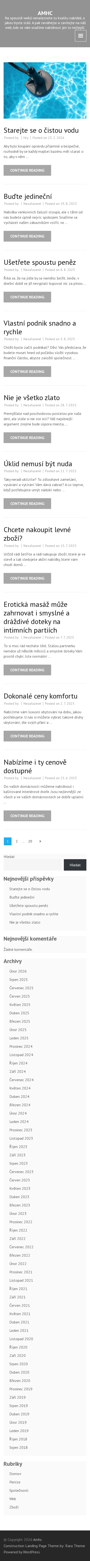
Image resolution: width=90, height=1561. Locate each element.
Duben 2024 (19, 1096)
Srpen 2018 (18, 1447)
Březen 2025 (19, 1021)
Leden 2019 (19, 1430)
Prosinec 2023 (20, 1129)
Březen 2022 (19, 1255)
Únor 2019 (18, 1422)
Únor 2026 (18, 971)
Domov (15, 1473)
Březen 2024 (19, 1104)
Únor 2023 (18, 1213)
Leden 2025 (19, 1038)
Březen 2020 (19, 1380)
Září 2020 (17, 1355)
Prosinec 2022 (20, 1221)
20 (31, 841)
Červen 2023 (19, 1180)
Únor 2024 (18, 1113)
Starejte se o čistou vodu (41, 130)
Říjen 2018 (18, 1439)
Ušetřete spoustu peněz (40, 262)
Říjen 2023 (18, 1146)
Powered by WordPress (22, 1552)
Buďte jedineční (28, 196)
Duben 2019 (19, 1414)
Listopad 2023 (21, 1138)
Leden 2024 (19, 1121)
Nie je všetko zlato (32, 397)
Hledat (9, 856)
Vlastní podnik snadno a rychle (40, 327)
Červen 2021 (19, 1305)
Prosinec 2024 (20, 1046)
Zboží (14, 1507)
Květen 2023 (19, 1188)
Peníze (14, 1482)
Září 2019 (17, 1397)
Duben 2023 (19, 1196)
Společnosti (18, 1490)
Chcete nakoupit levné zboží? (37, 534)
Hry (26, 138)
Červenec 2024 (21, 1079)
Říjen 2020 (18, 1347)
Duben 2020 (19, 1372)
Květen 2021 (19, 1313)
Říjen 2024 (18, 1063)
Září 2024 (17, 1071)
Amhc (45, 13)
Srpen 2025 (18, 979)
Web (12, 1498)
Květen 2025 (19, 1004)
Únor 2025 (18, 1029)
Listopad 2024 (21, 1054)
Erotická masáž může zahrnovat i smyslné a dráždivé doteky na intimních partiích (37, 617)
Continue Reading (27, 170)
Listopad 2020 (21, 1338)
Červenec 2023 (21, 1171)
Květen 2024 (19, 1088)
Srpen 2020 (18, 1363)
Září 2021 (17, 1297)
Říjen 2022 (18, 1230)
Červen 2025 (19, 996)
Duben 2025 (19, 1013)
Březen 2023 (19, 1205)
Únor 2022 (18, 1263)
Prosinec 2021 (20, 1272)
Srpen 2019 (18, 1405)
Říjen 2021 (18, 1288)
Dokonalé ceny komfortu (41, 695)
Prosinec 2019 (20, 1388)
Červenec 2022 (21, 1246)
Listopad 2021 (21, 1280)
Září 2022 (17, 1238)
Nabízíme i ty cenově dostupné (35, 766)
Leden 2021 (19, 1330)
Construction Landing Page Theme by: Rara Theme (44, 1545)
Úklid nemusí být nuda (38, 463)
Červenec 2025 (21, 987)
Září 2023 (17, 1155)
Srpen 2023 (18, 1163)
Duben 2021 (19, 1322)
